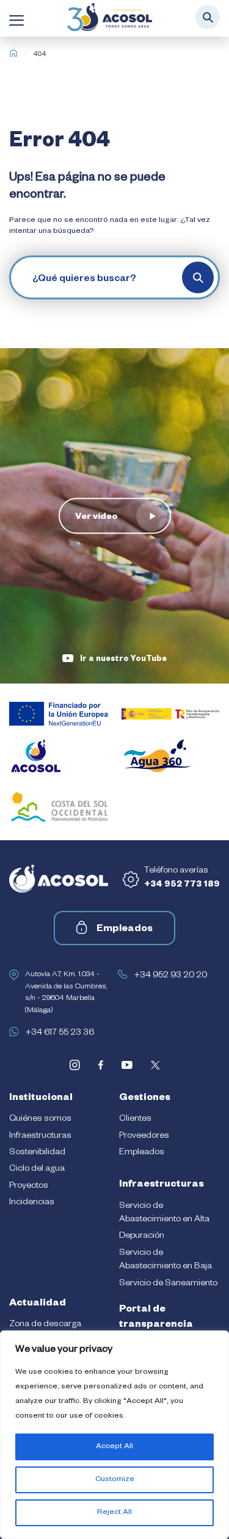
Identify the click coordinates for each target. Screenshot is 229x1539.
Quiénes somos (40, 1119)
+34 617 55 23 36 (59, 1033)
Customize (114, 1480)
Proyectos (28, 1186)
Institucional (41, 1098)
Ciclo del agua (37, 1169)
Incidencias (31, 1203)
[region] (114, 1434)
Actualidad (37, 1304)
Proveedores (144, 1136)
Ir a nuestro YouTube (123, 659)
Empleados (124, 929)
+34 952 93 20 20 (170, 976)
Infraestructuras (40, 1136)
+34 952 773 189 (182, 885)
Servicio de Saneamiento (168, 1284)
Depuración (141, 1236)
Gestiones (144, 1098)
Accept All (114, 1447)
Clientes (135, 1119)
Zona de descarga (45, 1325)
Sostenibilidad (37, 1153)
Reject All (114, 1513)
